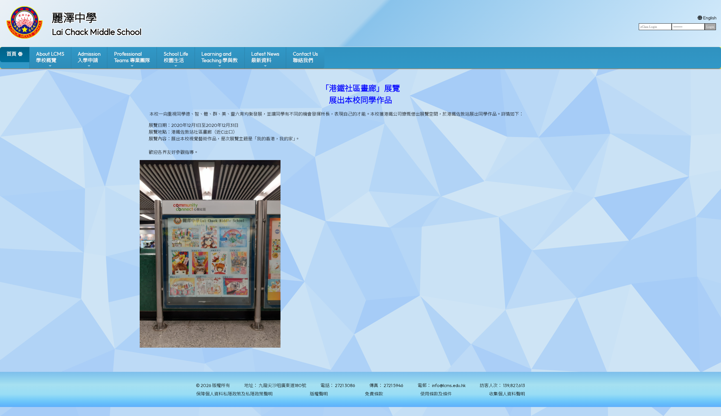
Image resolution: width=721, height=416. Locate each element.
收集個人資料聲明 (507, 394)
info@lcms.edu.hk (449, 385)
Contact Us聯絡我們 (305, 57)
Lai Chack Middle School (96, 31)
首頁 (11, 54)
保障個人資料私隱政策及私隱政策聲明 (234, 394)
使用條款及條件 (436, 394)
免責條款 (374, 394)
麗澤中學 (74, 18)
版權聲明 (319, 394)
